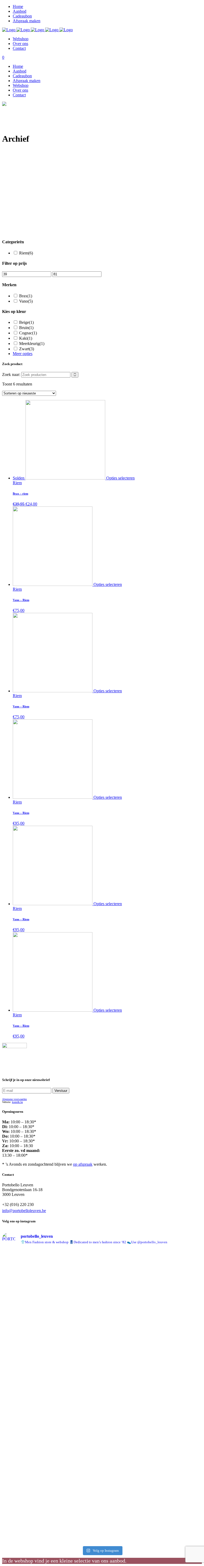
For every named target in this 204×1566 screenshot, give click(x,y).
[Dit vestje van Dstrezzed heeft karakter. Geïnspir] (127, 1484)
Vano (26, 301)
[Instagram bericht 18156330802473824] (77, 1257)
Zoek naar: (11, 374)
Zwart (26, 349)
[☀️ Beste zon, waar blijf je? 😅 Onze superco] (77, 1389)
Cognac (28, 333)
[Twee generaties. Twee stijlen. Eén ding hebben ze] (77, 1486)
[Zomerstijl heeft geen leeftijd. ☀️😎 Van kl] (26, 1491)
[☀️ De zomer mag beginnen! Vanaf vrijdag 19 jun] (127, 1293)
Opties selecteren (120, 478)
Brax (25, 296)
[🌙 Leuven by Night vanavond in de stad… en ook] (127, 1392)
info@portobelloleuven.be (24, 1210)
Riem (26, 253)
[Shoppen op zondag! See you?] (178, 1257)
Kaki (25, 338)
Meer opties (22, 353)
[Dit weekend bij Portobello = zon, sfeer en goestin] (178, 1496)
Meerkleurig (31, 343)
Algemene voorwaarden (14, 1099)
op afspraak (82, 1164)
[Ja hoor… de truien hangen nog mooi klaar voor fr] (26, 1382)
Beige (26, 322)
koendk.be (17, 1102)
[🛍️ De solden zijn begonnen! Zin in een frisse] (26, 1269)
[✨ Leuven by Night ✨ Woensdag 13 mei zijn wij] (178, 1367)
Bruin (26, 327)
